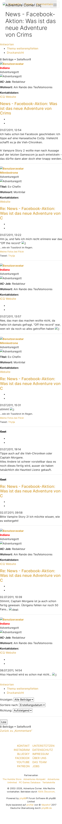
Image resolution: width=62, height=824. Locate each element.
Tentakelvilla (48, 782)
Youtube (23, 762)
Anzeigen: (7, 699)
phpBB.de (47, 808)
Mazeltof (46, 805)
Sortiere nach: (9, 705)
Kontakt (23, 745)
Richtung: (6, 710)
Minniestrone (9, 172)
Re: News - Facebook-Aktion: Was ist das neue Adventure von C (30, 213)
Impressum (40, 754)
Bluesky (23, 754)
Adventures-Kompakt (34, 779)
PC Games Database (29, 782)
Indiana (5, 68)
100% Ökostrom (46, 791)
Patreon (23, 766)
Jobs (35, 766)
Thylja (11, 255)
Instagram (22, 750)
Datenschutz (42, 750)
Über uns (39, 758)
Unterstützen (43, 745)
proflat (30, 805)
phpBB (22, 798)
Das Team (39, 762)
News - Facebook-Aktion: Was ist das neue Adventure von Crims (28, 108)
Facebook (22, 758)
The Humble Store (12, 779)
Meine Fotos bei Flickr (12, 251)
